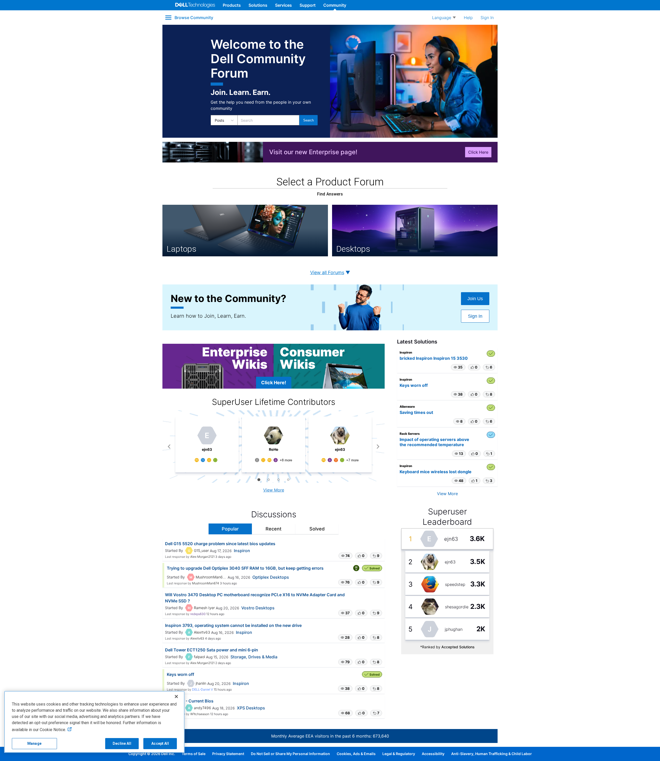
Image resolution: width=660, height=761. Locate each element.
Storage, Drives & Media (253, 656)
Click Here (478, 152)
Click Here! (273, 382)
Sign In (475, 316)
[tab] (258, 479)
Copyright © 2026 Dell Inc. (151, 753)
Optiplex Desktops (270, 577)
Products (232, 5)
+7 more (352, 460)
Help (468, 17)
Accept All (160, 743)
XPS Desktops (251, 707)
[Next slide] (377, 446)
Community (334, 5)
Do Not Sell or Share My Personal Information (290, 753)
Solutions (258, 5)
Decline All (122, 743)
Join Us (475, 298)
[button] (345, 556)
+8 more (286, 460)
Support (308, 5)
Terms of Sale (193, 753)
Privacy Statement (228, 753)
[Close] (176, 696)
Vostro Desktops (258, 607)
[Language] (444, 17)
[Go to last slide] (169, 446)
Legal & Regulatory (398, 753)
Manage (34, 743)
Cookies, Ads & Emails (356, 753)
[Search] (308, 120)
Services (283, 5)
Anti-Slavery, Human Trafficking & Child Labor (491, 753)
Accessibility (433, 753)
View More (273, 490)
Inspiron (242, 550)
